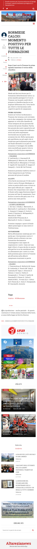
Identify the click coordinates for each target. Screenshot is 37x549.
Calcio (19, 60)
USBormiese (20, 298)
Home (2, 321)
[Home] (18, 15)
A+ (5, 81)
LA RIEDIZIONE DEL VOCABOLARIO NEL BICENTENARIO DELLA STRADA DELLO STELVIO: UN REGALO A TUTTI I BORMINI (25, 485)
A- (2, 81)
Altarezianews (18, 543)
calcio (11, 298)
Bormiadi (6, 415)
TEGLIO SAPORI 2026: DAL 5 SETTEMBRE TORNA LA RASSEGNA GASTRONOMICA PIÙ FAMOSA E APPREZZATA (20, 3)
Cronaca (6, 390)
